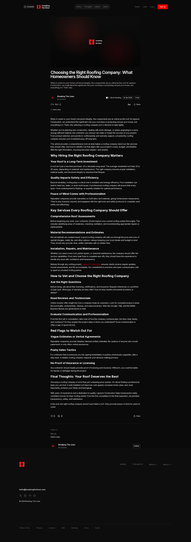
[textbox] (95, 263)
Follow (136, 446)
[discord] (34, 495)
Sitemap (74, 528)
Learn (145, 7)
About (105, 7)
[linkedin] (25, 495)
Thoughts (88, 7)
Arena (79, 7)
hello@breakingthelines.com (32, 489)
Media (97, 7)
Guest (97, 528)
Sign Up (163, 7)
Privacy (39, 528)
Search (137, 7)
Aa (129, 104)
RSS (63, 528)
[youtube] (30, 495)
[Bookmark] (60, 104)
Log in (152, 7)
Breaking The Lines (65, 96)
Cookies (52, 528)
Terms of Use (24, 528)
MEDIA (152, 465)
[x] (20, 495)
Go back (30, 7)
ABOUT (166, 465)
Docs (86, 528)
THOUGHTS (137, 464)
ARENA (123, 464)
